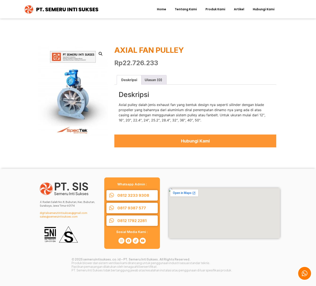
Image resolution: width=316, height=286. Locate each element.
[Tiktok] (136, 241)
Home (161, 9)
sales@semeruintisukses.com (59, 216)
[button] (100, 54)
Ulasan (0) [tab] (153, 80)
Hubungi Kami (264, 9)
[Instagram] (121, 241)
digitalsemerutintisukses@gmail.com (63, 213)
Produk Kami (215, 9)
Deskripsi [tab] (129, 80)
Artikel (239, 9)
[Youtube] (143, 241)
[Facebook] (129, 241)
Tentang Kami (186, 9)
